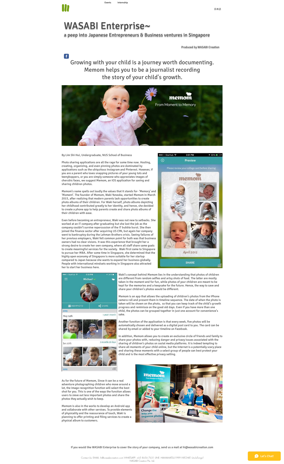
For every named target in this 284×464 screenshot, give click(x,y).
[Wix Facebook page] (66, 56)
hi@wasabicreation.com (198, 447)
